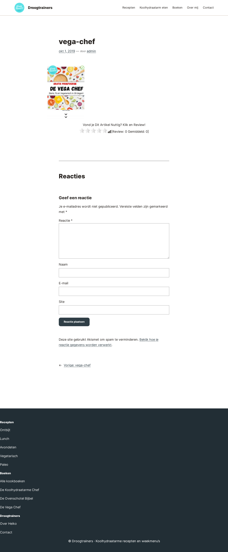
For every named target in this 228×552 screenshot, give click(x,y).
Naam (63, 264)
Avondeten (8, 447)
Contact (6, 532)
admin (91, 51)
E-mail (63, 283)
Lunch (4, 439)
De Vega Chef (10, 507)
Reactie (65, 220)
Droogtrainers (40, 8)
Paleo (4, 464)
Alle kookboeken (12, 481)
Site (61, 302)
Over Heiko (8, 523)
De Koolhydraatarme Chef (19, 490)
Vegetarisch (9, 456)
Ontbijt (5, 430)
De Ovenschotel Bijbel (16, 498)
